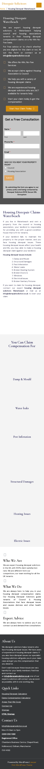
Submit (9, 177)
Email (7, 152)
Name (7, 129)
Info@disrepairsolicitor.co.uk (14, 726)
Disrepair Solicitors (14, 3)
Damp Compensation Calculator (16, 698)
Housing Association (17, 171)
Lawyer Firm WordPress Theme (24, 763)
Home (2, 8)
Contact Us (7, 706)
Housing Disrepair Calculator (14, 694)
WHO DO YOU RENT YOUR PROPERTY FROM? (20, 163)
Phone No (9, 142)
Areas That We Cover (11, 702)
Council (11, 168)
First (6, 137)
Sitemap (5, 710)
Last (25, 137)
